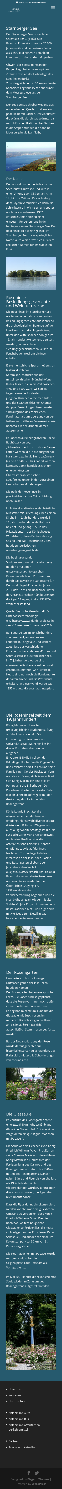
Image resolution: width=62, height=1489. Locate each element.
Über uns (15, 1389)
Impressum (16, 1395)
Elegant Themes (38, 1479)
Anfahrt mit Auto (19, 1413)
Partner (14, 1441)
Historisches (17, 1401)
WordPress (39, 1484)
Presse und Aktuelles (22, 1447)
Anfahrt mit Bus (19, 1419)
